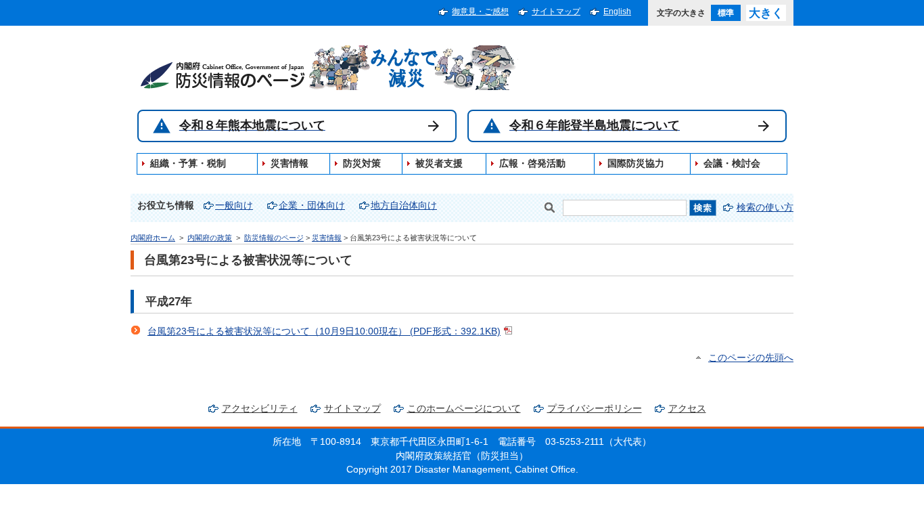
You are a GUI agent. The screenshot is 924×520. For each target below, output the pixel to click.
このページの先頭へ (750, 358)
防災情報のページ (274, 238)
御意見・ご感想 (480, 11)
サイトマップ (556, 11)
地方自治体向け (404, 205)
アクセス (687, 409)
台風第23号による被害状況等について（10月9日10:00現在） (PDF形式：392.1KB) (324, 331)
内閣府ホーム (153, 238)
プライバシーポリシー (594, 409)
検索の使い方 (765, 207)
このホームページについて (464, 409)
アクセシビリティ (260, 409)
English (617, 11)
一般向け (234, 205)
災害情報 (327, 238)
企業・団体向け (312, 205)
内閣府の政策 (209, 238)
